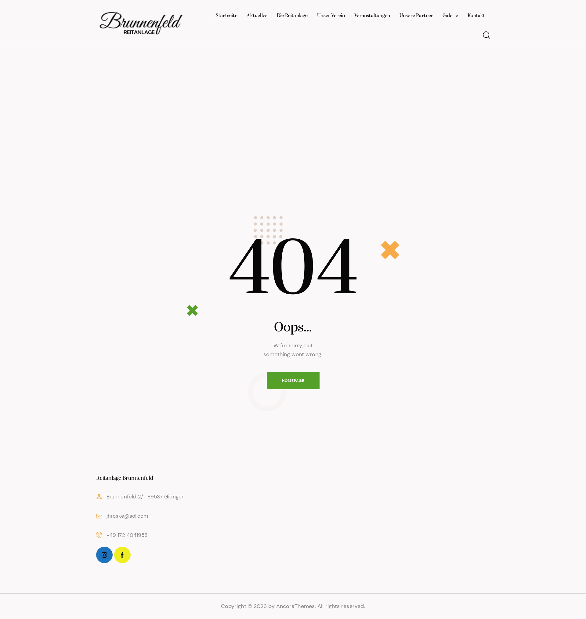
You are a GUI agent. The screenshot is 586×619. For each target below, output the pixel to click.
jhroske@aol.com (127, 515)
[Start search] (486, 35)
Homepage (293, 380)
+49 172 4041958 (127, 535)
